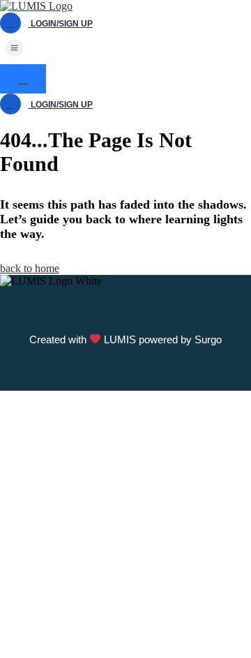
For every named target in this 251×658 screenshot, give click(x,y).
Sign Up (78, 639)
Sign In (114, 639)
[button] (125, 48)
